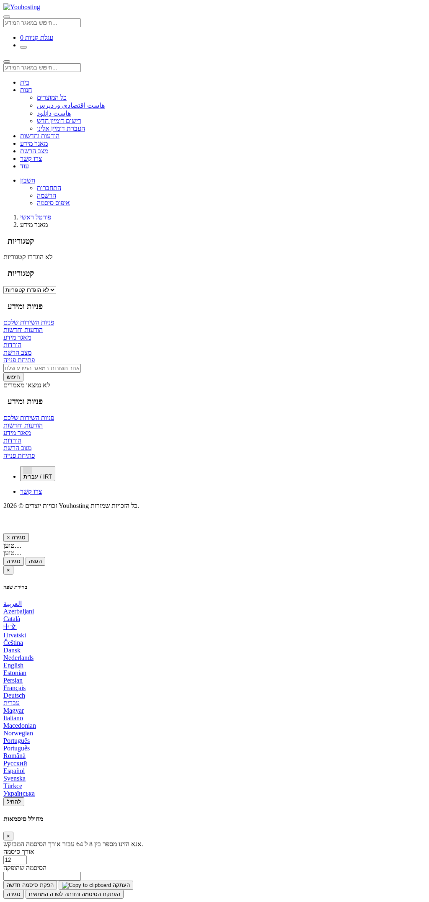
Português (16, 740)
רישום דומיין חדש (59, 120)
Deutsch (14, 695)
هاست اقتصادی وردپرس (71, 105)
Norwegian (18, 733)
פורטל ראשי (35, 217)
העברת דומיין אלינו (61, 128)
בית (24, 82)
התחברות (49, 187)
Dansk (12, 650)
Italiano (13, 718)
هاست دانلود (54, 113)
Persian (13, 680)
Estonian (14, 672)
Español (14, 770)
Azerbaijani (18, 611)
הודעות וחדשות (39, 135)
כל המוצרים (52, 97)
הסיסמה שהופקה (25, 867)
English (13, 665)
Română (14, 755)
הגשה (35, 561)
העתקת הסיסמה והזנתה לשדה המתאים (74, 894)
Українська (19, 793)
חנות (26, 89)
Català (11, 618)
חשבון (27, 180)
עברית (11, 702)
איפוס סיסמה (53, 202)
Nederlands (18, 657)
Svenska (14, 778)
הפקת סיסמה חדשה (30, 885)
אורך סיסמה (18, 851)
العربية (12, 603)
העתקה (120, 885)
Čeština (13, 642)
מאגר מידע (34, 143)
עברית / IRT (37, 477)
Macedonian (19, 725)
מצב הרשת (34, 151)
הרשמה (46, 195)
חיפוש (13, 377)
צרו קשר (31, 158)
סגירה (14, 561)
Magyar (13, 710)
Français (14, 687)
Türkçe (12, 785)
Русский (15, 763)
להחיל (14, 802)
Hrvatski (14, 635)
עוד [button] (24, 166)
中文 (10, 626)
